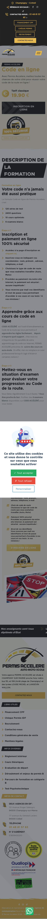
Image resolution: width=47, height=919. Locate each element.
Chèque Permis (25, 28)
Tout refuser (24, 480)
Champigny (21, 3)
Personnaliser (23, 488)
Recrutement (25, 34)
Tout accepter (24, 472)
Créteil (32, 3)
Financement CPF (25, 22)
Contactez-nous (25, 40)
